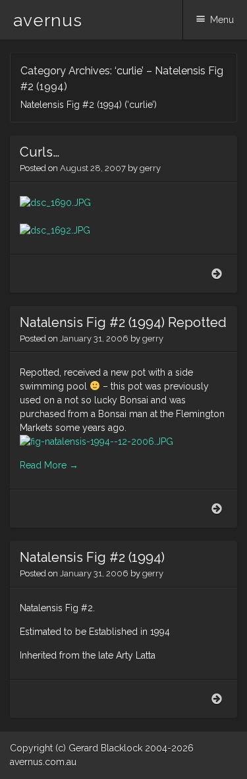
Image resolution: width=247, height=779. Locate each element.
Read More (49, 465)
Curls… (39, 152)
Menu (222, 19)
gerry (150, 168)
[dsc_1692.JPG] (123, 231)
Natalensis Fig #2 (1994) (92, 557)
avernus (47, 20)
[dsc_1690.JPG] (123, 209)
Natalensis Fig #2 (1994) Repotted (123, 322)
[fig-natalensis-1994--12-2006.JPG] (123, 442)
